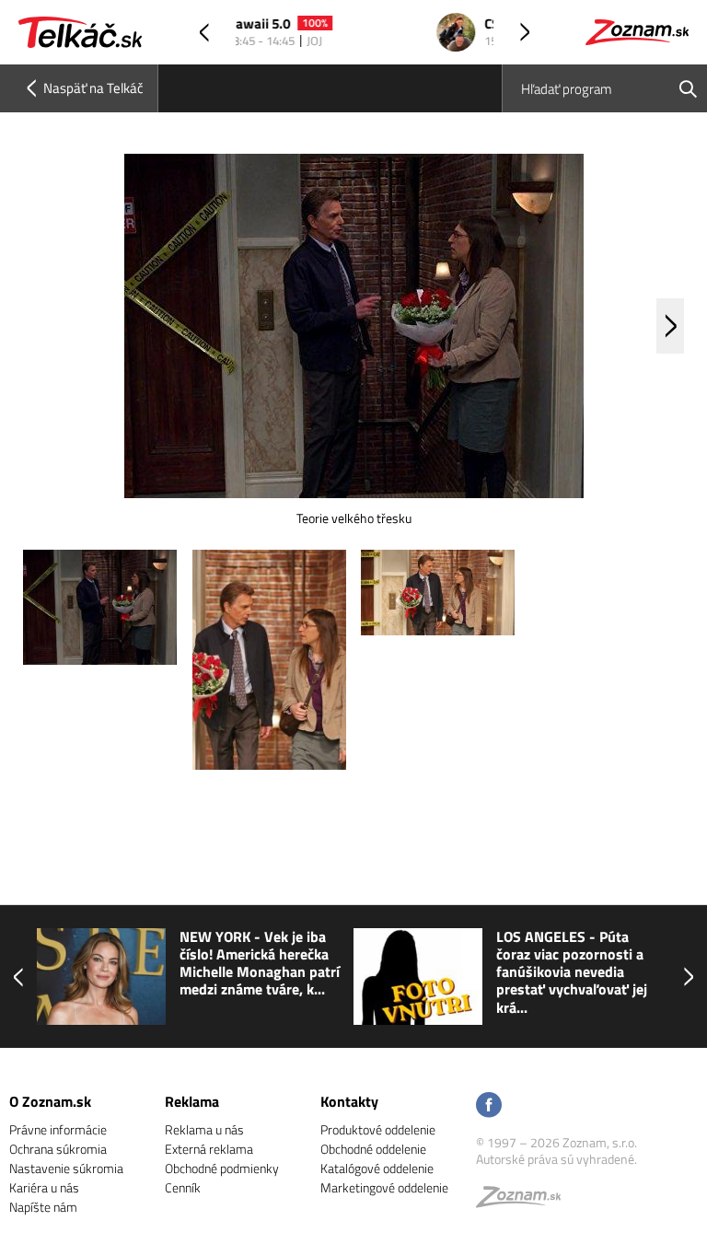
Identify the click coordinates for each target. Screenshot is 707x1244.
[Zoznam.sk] (525, 1201)
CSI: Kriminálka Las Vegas (360, 24)
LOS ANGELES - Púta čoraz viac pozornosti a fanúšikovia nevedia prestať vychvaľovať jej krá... (571, 972)
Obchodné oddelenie (373, 1148)
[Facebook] (489, 1106)
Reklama (192, 1101)
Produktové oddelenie (377, 1129)
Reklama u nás (204, 1129)
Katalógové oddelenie (377, 1168)
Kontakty (349, 1101)
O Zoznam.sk (50, 1101)
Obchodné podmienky (222, 1168)
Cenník (183, 1187)
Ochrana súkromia (58, 1148)
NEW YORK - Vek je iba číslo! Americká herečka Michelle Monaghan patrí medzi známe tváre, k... (260, 963)
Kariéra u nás (44, 1187)
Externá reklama (209, 1148)
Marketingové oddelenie (384, 1187)
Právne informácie (58, 1129)
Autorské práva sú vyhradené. (556, 1158)
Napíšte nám (43, 1206)
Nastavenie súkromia (66, 1168)
